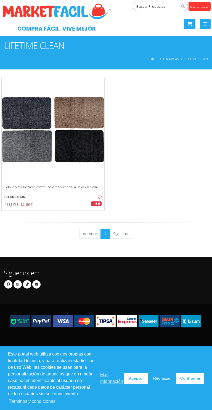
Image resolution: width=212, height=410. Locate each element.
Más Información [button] (111, 378)
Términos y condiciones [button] (32, 401)
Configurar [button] (190, 378)
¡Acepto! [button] (136, 378)
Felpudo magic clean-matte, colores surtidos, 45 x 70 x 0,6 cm (50, 187)
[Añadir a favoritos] (97, 197)
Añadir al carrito (55, 215)
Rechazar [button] (162, 378)
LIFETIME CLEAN (14, 197)
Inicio (156, 59)
